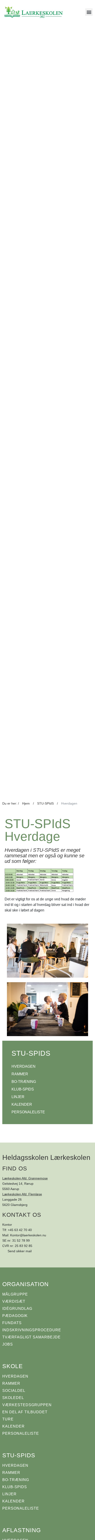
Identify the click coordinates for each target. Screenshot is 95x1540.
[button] (89, 12)
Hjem (26, 803)
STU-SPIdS (45, 803)
